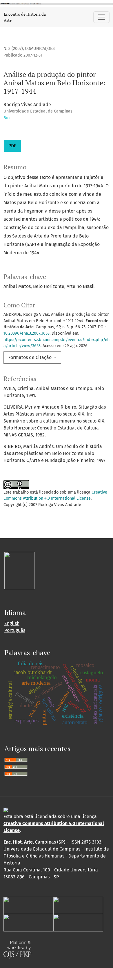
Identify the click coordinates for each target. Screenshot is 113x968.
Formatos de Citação (30, 357)
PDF (12, 145)
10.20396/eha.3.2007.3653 (26, 333)
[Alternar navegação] (101, 17)
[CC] (5, 809)
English (11, 623)
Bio (6, 117)
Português (14, 630)
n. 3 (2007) (13, 48)
